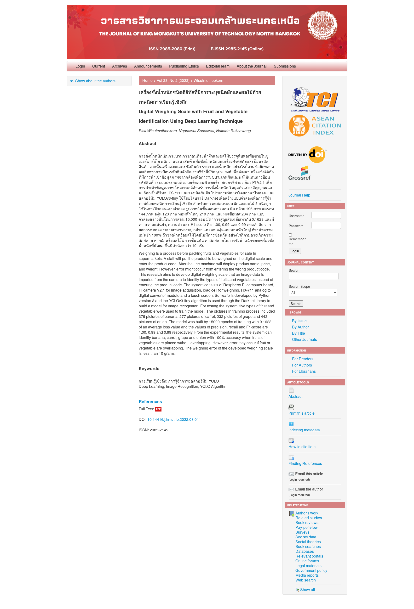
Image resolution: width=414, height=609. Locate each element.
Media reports (307, 575)
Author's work (306, 513)
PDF (158, 409)
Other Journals (304, 339)
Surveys (302, 532)
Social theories (308, 541)
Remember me (297, 241)
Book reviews (306, 522)
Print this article (301, 413)
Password (296, 225)
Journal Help (299, 195)
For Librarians (304, 371)
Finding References (305, 463)
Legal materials (308, 565)
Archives (119, 66)
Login (80, 66)
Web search (305, 580)
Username (297, 215)
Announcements (148, 66)
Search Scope (299, 286)
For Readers (302, 358)
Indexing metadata (304, 430)
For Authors (302, 365)
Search (294, 270)
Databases (304, 551)
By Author (300, 327)
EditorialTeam (218, 66)
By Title (298, 333)
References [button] (150, 401)
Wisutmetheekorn (208, 80)
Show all (307, 589)
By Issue (299, 320)
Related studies (308, 517)
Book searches (308, 546)
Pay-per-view (306, 527)
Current (98, 66)
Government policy (311, 570)
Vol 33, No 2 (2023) (173, 80)
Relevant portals (309, 556)
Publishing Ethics (184, 66)
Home (147, 80)
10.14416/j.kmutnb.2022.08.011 (174, 419)
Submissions (285, 66)
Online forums (307, 561)
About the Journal (252, 66)
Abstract (295, 396)
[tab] (207, 401)
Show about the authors (94, 81)
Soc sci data (305, 537)
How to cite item (302, 446)
